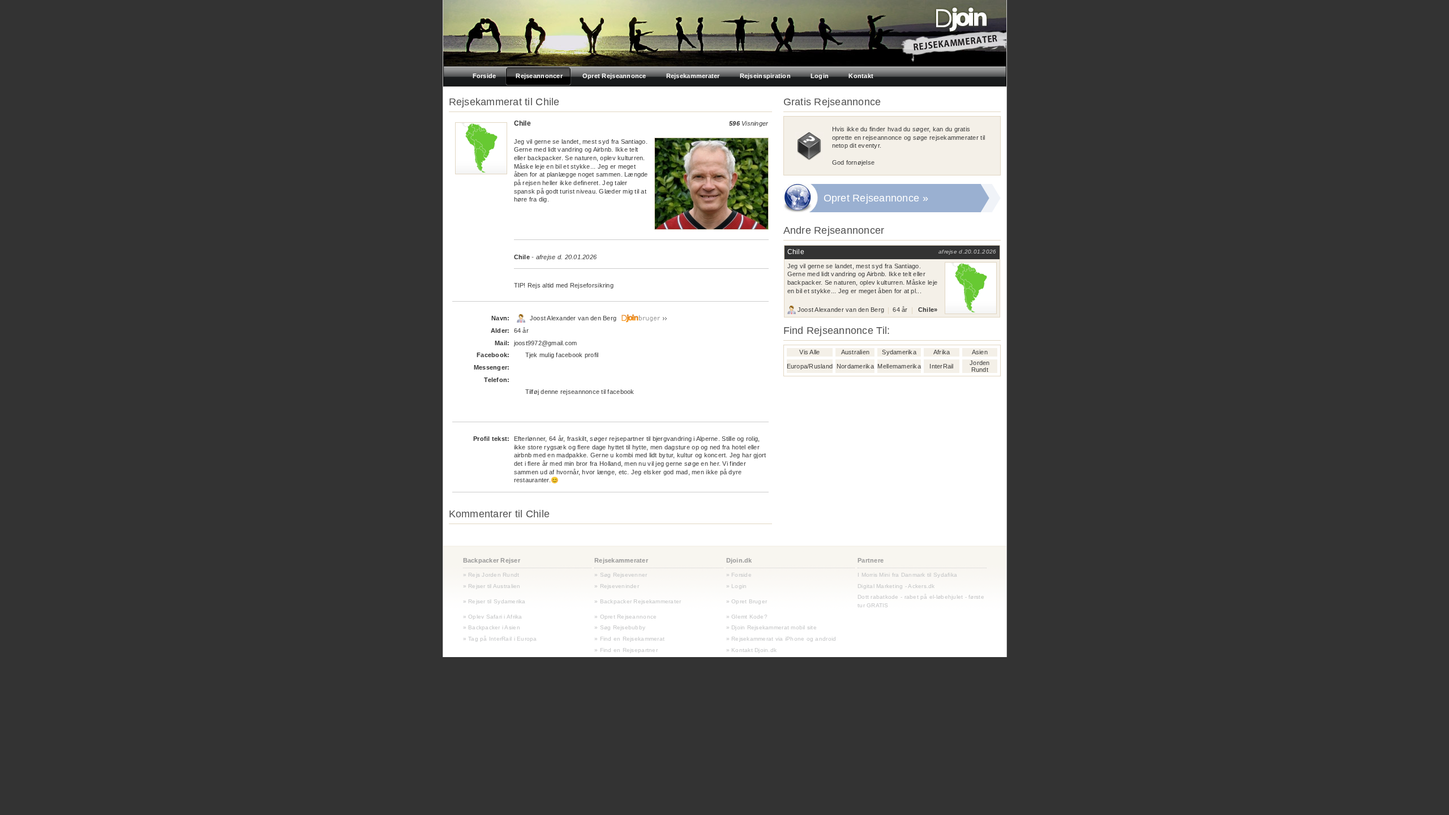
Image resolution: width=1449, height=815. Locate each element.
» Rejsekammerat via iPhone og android (781, 639)
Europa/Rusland (810, 366)
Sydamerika (899, 352)
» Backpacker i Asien (491, 627)
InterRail (941, 366)
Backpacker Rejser (492, 560)
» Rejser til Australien (492, 586)
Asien (980, 352)
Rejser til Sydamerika (496, 601)
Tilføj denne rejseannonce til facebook (580, 391)
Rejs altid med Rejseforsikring (571, 285)
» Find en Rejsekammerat (629, 639)
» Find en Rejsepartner (626, 650)
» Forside (739, 575)
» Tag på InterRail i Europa (500, 639)
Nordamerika (855, 366)
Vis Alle (809, 352)
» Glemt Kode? (747, 617)
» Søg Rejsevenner (621, 575)
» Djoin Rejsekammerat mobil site (771, 627)
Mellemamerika (898, 366)
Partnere (871, 560)
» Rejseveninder (616, 586)
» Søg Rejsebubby (619, 627)
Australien (855, 352)
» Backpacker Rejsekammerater (637, 601)
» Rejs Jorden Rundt (491, 575)
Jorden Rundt (980, 366)
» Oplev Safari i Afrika (492, 617)
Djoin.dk (739, 560)
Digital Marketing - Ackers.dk (896, 586)
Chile (522, 257)
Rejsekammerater (621, 560)
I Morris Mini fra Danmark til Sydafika (907, 575)
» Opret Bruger (747, 601)
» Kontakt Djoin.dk (751, 650)
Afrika (941, 352)
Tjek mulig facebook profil (562, 354)
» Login (736, 586)
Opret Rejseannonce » (876, 198)
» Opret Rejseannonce (625, 617)
